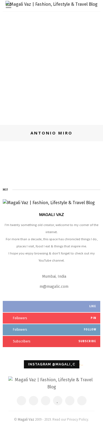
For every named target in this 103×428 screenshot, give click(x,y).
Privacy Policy (77, 419)
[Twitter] (33, 400)
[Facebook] (21, 400)
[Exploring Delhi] (17, 150)
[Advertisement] (51, 65)
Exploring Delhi (55, 155)
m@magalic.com (54, 286)
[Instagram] (69, 400)
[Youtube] (82, 400)
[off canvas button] (8, 5)
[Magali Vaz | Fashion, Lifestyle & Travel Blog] (51, 383)
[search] (94, 5)
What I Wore (47, 146)
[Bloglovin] (57, 400)
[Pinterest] (45, 400)
